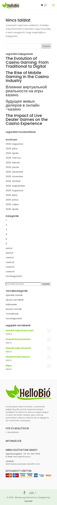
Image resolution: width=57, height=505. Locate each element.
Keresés (46, 284)
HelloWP (28, 501)
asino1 (9, 248)
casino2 (10, 262)
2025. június (12, 199)
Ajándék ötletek (14, 295)
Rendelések (13, 432)
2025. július (11, 195)
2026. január (12, 167)
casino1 (10, 257)
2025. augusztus (14, 190)
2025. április (12, 209)
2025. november (14, 176)
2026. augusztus (14, 143)
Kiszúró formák (14, 309)
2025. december (14, 171)
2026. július (11, 148)
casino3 (10, 266)
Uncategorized (14, 276)
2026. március (13, 157)
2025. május (12, 204)
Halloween (11, 304)
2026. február (13, 162)
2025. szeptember (15, 185)
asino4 (9, 252)
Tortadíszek (12, 313)
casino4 (10, 271)
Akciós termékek (15, 299)
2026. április (12, 153)
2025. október (13, 181)
